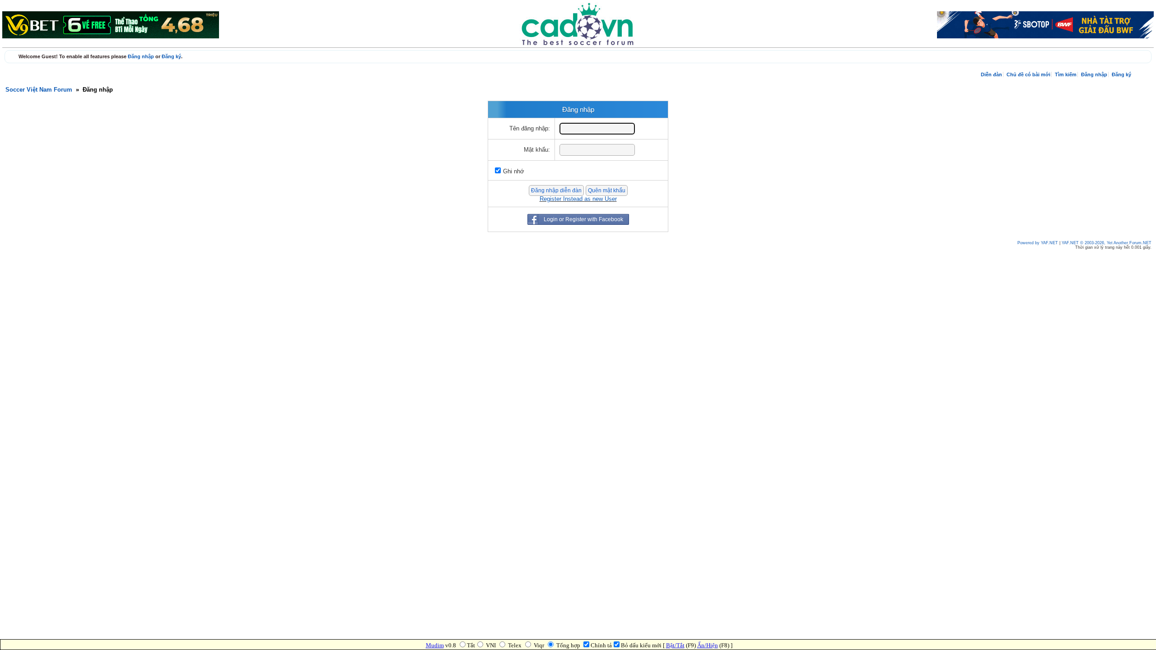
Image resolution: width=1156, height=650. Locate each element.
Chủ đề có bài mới (1028, 74)
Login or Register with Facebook (583, 219)
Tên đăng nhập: (529, 128)
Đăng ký (171, 56)
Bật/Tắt (675, 645)
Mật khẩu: (537, 150)
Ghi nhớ (513, 171)
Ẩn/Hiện (707, 645)
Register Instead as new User (578, 199)
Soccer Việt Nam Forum (38, 90)
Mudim (435, 645)
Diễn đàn (991, 74)
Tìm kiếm (1066, 74)
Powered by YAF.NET (1037, 243)
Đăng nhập (141, 56)
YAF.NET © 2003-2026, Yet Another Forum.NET (1106, 243)
